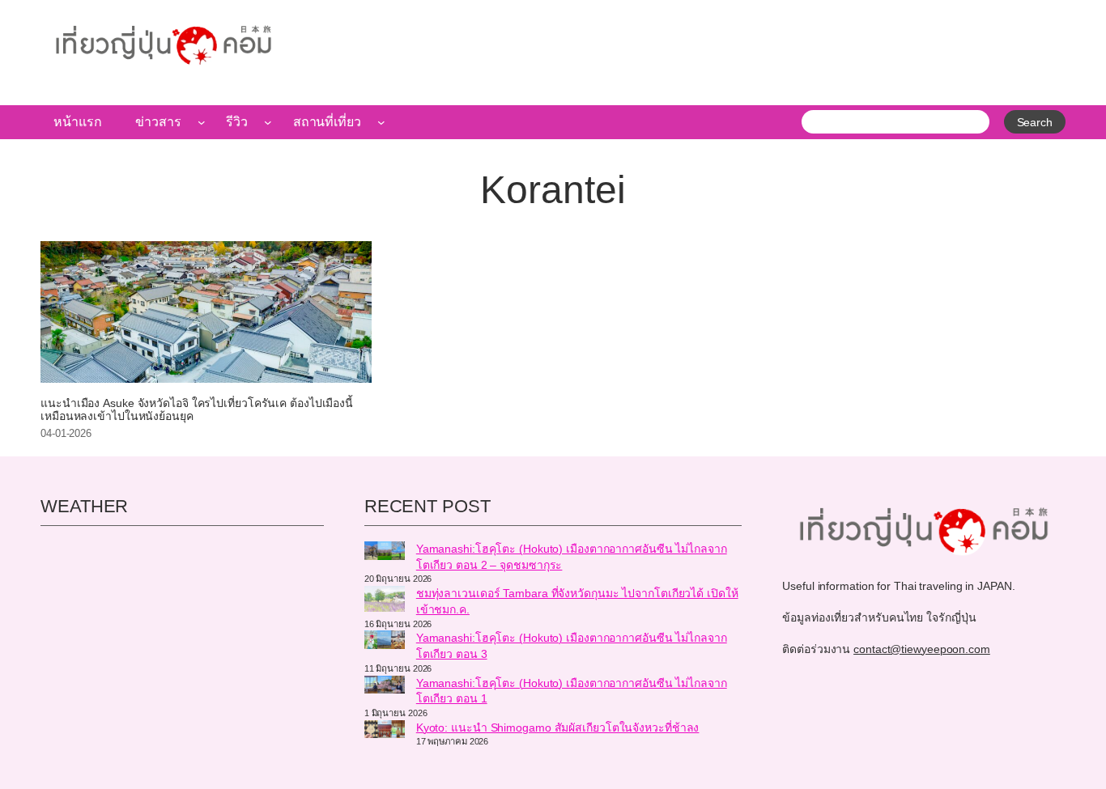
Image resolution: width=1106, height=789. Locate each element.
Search (1035, 122)
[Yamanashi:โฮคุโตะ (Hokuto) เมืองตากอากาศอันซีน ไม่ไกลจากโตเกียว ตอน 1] (384, 687)
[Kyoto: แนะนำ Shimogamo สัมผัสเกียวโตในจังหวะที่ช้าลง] (384, 731)
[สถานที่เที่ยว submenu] (381, 122)
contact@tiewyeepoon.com (921, 649)
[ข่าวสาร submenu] (202, 122)
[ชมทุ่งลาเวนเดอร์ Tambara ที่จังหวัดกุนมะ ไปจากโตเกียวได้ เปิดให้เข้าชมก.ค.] (384, 601)
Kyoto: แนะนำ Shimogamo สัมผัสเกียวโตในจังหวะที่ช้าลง (558, 727)
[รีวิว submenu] (268, 122)
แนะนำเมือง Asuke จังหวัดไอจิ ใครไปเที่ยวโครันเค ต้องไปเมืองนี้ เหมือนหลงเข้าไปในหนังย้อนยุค (196, 409)
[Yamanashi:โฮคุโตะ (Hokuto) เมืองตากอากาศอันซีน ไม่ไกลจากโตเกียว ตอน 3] (384, 641)
